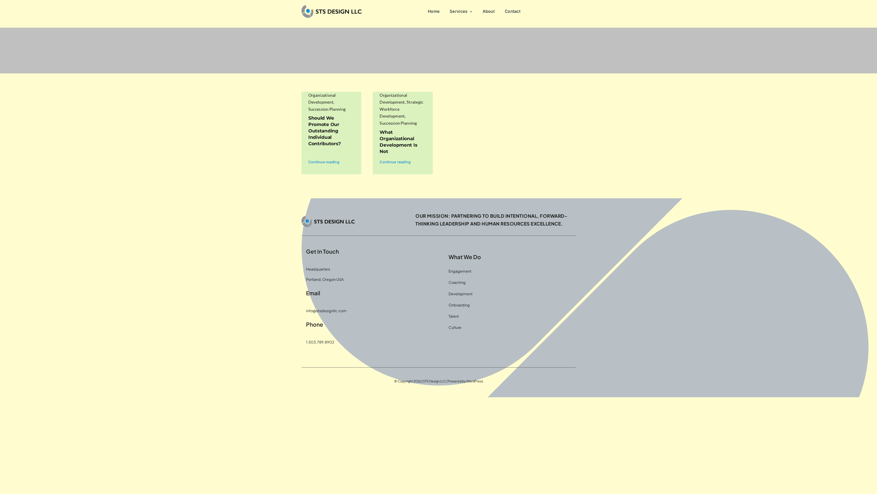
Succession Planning (327, 109)
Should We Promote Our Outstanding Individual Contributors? (324, 130)
